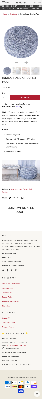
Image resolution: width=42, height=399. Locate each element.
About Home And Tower (11, 284)
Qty (3, 93)
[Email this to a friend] (22, 198)
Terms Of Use (7, 293)
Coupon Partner (8, 327)
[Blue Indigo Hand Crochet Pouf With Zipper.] (21, 41)
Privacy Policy (7, 297)
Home (5, 14)
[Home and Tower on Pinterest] (12, 270)
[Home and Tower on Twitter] (3, 270)
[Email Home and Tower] (20, 270)
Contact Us (6, 318)
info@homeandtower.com (16, 345)
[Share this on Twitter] (9, 198)
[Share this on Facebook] (14, 198)
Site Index (6, 306)
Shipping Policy (7, 288)
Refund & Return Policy (10, 301)
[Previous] (16, 62)
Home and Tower (17, 377)
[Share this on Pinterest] (18, 198)
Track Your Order (8, 322)
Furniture (5, 192)
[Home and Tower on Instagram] (16, 270)
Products (13, 14)
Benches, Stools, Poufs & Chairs (22, 189)
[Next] (25, 62)
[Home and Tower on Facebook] (7, 270)
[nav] (5, 2)
